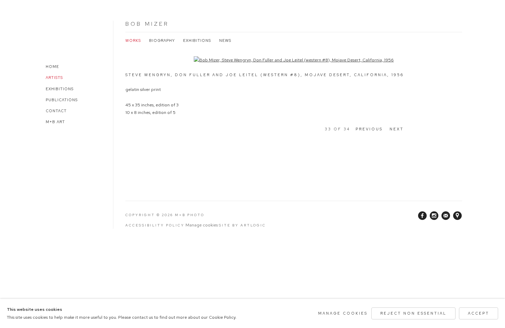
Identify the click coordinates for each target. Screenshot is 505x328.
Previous (369, 129)
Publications (62, 99)
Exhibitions (60, 88)
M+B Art (55, 121)
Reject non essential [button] (413, 313)
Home (52, 66)
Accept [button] (478, 313)
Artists (54, 77)
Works (133, 40)
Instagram (434, 215)
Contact (56, 110)
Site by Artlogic (242, 225)
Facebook (422, 215)
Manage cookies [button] (202, 225)
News (225, 40)
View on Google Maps (457, 215)
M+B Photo (60, 33)
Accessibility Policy (154, 225)
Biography (162, 40)
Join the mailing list (445, 215)
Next (397, 129)
